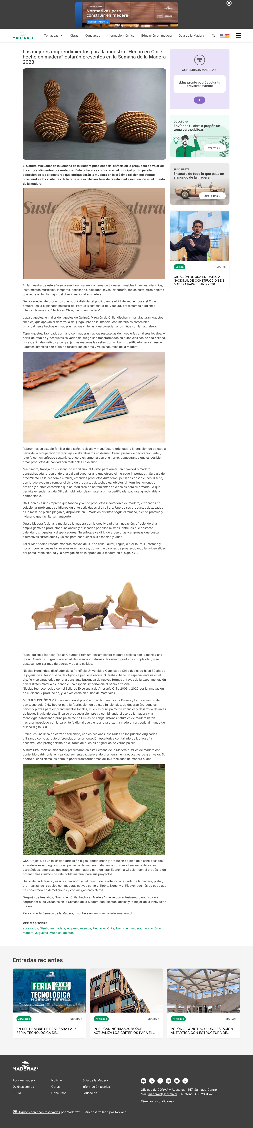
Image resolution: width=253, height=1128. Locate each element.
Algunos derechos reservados (39, 1112)
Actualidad (24, 1018)
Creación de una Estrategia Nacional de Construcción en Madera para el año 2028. (199, 280)
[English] (222, 35)
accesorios (30, 928)
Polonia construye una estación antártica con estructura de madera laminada (202, 1033)
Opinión (180, 266)
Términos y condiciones (157, 1101)
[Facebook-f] (160, 1081)
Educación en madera (156, 35)
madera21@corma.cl (162, 1094)
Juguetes (41, 933)
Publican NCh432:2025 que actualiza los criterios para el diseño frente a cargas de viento (125, 1033)
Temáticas (51, 35)
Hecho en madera (128, 928)
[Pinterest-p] (185, 1081)
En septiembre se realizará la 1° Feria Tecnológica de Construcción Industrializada (46, 1033)
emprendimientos (79, 928)
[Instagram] (168, 1081)
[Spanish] (227, 35)
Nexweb (120, 1112)
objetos (68, 933)
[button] (213, 35)
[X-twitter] (152, 1081)
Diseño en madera (52, 928)
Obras (74, 35)
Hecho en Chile (103, 928)
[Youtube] (177, 1081)
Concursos (92, 35)
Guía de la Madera (191, 35)
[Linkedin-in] (143, 1081)
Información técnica (120, 35)
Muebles (55, 933)
